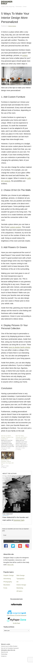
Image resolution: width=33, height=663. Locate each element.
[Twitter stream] (13, 546)
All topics (19, 591)
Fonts (5, 588)
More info (10, 564)
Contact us (3, 656)
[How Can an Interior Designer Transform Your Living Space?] (8, 442)
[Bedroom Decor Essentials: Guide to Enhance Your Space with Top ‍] (7, 455)
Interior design (12, 26)
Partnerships (19, 6)
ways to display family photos (19, 347)
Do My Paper (16, 623)
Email (4, 535)
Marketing (19, 588)
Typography (20, 578)
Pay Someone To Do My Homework (16, 615)
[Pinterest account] (20, 546)
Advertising (7, 578)
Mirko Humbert (13, 646)
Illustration (6, 585)
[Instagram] (27, 546)
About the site (4, 652)
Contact (24, 6)
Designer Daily (19, 520)
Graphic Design (8, 575)
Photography (7, 582)
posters (25, 55)
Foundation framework (13, 648)
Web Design (20, 575)
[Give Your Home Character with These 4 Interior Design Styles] (23, 442)
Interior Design (21, 585)
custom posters (15, 227)
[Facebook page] (5, 546)
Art (17, 582)
